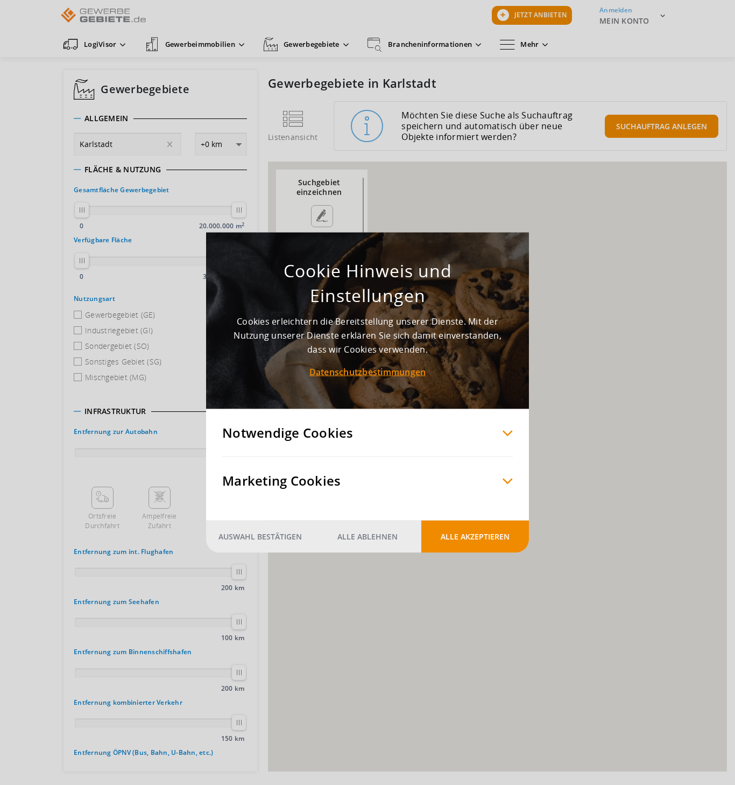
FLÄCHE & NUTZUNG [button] (122, 169)
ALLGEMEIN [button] (106, 118)
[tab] (160, 118)
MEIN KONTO (624, 21)
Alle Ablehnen (367, 536)
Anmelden (615, 10)
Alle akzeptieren (475, 536)
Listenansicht (292, 137)
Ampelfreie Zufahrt (159, 520)
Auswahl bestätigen (260, 536)
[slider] (82, 210)
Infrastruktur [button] (115, 411)
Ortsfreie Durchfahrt (102, 520)
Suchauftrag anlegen (661, 126)
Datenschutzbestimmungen (367, 372)
